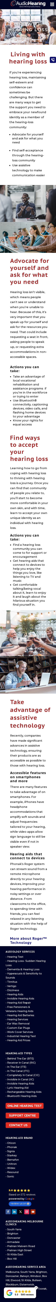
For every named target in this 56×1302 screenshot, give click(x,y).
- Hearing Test (14, 956)
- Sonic (10, 1176)
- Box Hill (11, 1258)
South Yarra (27, 1272)
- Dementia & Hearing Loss (23, 969)
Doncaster (12, 1276)
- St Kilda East (14, 1254)
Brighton (41, 1272)
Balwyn (24, 1276)
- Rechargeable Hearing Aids (24, 1091)
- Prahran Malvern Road (20, 1246)
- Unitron (11, 1163)
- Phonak (11, 1147)
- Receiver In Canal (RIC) (21, 1062)
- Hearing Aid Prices (18, 1040)
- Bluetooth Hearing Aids (21, 1096)
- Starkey (11, 1155)
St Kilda (26, 1280)
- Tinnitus (11, 981)
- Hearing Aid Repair (18, 1002)
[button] (28, 1197)
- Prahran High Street (19, 1250)
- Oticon (11, 1143)
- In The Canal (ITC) (17, 1071)
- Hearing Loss (15, 960)
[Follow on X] (20, 1211)
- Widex (10, 1168)
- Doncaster (13, 1237)
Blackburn (12, 1284)
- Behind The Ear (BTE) (20, 1058)
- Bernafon (12, 1159)
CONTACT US (18, 1125)
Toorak (42, 1288)
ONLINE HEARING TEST (24, 1106)
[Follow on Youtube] (32, 1211)
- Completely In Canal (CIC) (23, 1075)
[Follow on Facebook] (8, 1211)
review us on (18, 1203)
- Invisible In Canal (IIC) (20, 1079)
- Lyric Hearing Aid (17, 1087)
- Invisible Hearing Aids (20, 998)
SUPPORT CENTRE (22, 1115)
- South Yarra (13, 1229)
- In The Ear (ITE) (16, 1066)
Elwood (15, 1280)
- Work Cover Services (19, 1032)
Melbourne (12, 1272)
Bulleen (36, 1280)
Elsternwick (26, 1284)
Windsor (35, 1276)
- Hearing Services (17, 1019)
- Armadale (13, 1242)
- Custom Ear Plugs (18, 1027)
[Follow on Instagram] (26, 1211)
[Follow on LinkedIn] (14, 1211)
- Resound (12, 1172)
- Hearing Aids (14, 994)
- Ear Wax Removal (18, 1023)
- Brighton (12, 1233)
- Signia (10, 1151)
